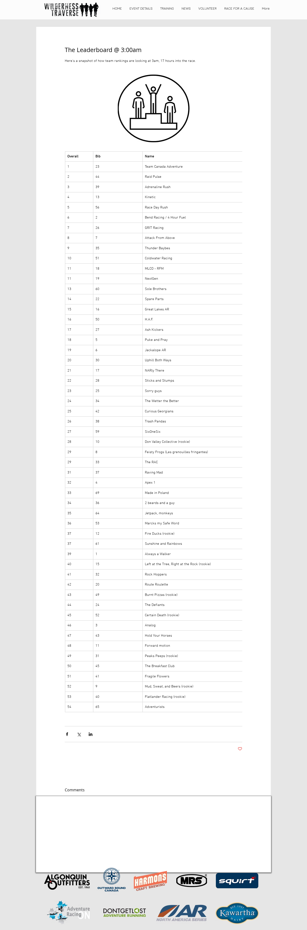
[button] (141, 8)
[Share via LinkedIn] (90, 734)
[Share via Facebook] (67, 734)
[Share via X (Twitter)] (79, 734)
